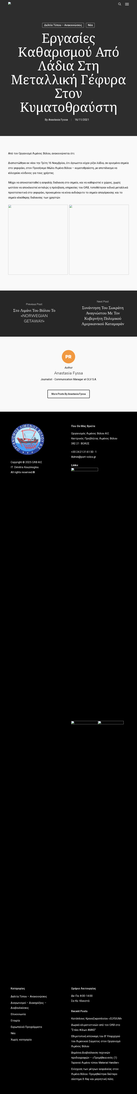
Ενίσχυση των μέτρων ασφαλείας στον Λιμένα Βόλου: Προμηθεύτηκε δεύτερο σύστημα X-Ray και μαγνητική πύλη (95, 1074)
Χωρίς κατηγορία (21, 1039)
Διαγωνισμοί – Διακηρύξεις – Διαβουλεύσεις (28, 1005)
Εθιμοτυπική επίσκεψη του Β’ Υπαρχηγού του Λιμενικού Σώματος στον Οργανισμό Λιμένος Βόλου (95, 1041)
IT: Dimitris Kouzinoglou (25, 467)
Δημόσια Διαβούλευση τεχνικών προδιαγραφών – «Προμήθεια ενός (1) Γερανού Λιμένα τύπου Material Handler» (95, 1057)
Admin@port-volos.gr (83, 456)
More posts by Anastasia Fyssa (68, 394)
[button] (127, 4)
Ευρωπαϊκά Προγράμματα (26, 1027)
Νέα (90, 25)
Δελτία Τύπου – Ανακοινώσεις (63, 25)
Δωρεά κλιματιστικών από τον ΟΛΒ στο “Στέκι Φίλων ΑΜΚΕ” (95, 1027)
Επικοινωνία (18, 1014)
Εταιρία (15, 1020)
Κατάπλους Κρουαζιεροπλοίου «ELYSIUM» (96, 1018)
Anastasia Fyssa (58, 119)
